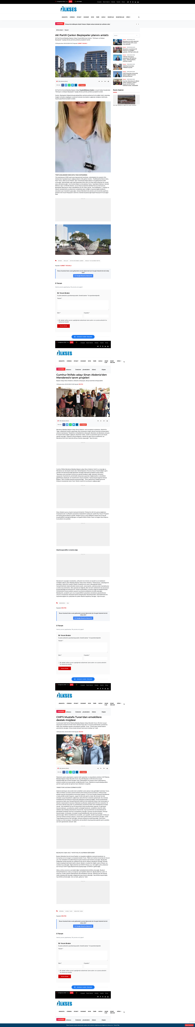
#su (68, 603)
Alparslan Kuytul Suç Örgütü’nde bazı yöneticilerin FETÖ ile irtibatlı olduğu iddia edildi (107, 24)
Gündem (72, 17)
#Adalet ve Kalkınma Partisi (92, 260)
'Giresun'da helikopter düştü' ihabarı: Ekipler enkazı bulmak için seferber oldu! (105, 369)
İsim (58, 313)
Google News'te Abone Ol (84, 275)
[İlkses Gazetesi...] (68, 8)
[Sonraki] (138, 24)
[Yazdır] (108, 81)
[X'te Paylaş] (66, 85)
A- (102, 81)
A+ (105, 81)
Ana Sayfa (60, 30)
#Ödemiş (61, 911)
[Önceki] (136, 24)
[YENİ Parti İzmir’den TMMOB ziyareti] (117, 67)
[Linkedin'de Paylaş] (75, 85)
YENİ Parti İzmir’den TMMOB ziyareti (128, 66)
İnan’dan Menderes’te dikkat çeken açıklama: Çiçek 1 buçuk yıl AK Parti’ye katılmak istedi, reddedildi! (131, 83)
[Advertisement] (112, 9)
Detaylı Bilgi (116, 1025)
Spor (92, 17)
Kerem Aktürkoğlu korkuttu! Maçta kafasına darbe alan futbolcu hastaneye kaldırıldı (69, 369)
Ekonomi (86, 17)
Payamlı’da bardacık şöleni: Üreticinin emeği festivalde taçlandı (78, 369)
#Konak (60, 260)
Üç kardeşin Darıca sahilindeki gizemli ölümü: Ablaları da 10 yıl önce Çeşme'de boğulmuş (96, 369)
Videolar (113, 2)
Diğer (128, 17)
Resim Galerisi (106, 2)
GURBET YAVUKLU (82, 43)
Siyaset (79, 17)
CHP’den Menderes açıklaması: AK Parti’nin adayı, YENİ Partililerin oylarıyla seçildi (129, 59)
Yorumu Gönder (63, 326)
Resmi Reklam (120, 17)
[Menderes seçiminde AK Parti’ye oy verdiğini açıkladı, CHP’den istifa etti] (117, 50)
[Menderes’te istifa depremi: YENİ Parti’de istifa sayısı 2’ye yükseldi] (117, 42)
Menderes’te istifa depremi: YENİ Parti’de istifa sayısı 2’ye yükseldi (131, 43)
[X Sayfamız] (128, 2)
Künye (123, 2)
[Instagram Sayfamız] (132, 2)
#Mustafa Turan (78, 911)
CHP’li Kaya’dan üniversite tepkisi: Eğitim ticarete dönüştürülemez (130, 75)
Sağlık (103, 17)
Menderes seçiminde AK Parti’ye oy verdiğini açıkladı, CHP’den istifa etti (130, 50)
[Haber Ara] (138, 17)
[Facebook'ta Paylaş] (62, 85)
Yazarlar (118, 2)
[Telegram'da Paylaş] (72, 85)
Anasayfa (99, 2)
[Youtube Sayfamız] (138, 2)
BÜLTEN (81, 384)
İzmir (97, 17)
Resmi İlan (111, 17)
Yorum (59, 298)
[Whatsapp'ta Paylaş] (69, 85)
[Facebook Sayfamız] (130, 2)
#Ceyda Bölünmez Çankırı (76, 260)
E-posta (87, 313)
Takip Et (83, 85)
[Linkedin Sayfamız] (135, 2)
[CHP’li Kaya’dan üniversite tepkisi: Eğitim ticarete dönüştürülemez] (117, 74)
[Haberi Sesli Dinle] (99, 81)
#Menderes (62, 603)
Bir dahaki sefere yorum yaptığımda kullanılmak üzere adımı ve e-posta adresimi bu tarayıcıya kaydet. (83, 321)
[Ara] (137, 35)
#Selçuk (66, 260)
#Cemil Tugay (68, 911)
